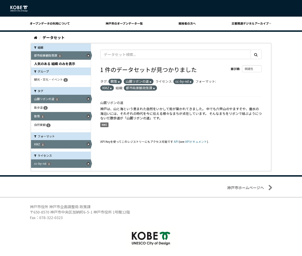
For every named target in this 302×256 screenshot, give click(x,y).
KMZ (104, 124)
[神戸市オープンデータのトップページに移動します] (21, 9)
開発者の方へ (187, 23)
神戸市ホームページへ (245, 187)
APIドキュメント (196, 141)
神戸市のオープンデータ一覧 (124, 23)
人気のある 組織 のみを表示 (54, 63)
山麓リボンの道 (111, 102)
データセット (54, 37)
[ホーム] (35, 37)
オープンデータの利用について (50, 23)
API (176, 141)
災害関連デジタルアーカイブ (250, 23)
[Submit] (256, 54)
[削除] (119, 81)
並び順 (235, 69)
